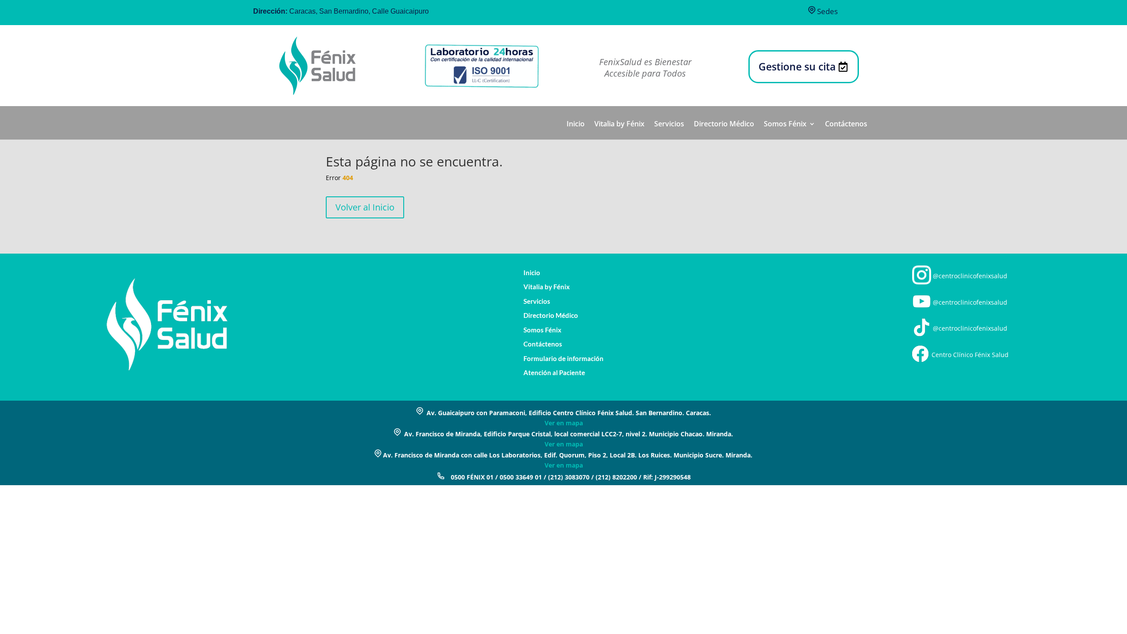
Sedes (826, 11)
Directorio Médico (724, 125)
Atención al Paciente (554, 372)
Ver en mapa (564, 423)
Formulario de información (563, 358)
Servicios (669, 125)
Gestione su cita (797, 66)
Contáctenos (846, 125)
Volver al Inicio (364, 207)
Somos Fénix (785, 125)
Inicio (576, 125)
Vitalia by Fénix (619, 125)
